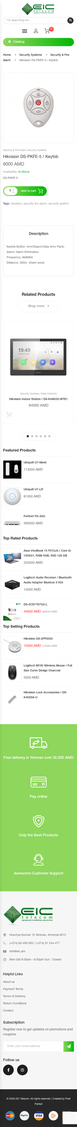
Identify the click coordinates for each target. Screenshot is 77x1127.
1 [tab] (28, 436)
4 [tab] (41, 436)
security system (58, 203)
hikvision (16, 203)
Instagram (22, 1073)
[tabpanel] (38, 373)
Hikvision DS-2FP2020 (38, 639)
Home (7, 55)
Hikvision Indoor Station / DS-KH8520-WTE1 (38, 399)
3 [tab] (36, 436)
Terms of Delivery (14, 996)
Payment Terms (13, 989)
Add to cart (28, 191)
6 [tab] (49, 436)
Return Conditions (14, 1003)
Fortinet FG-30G (34, 516)
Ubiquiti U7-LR (33, 489)
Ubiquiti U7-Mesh (35, 462)
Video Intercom (48, 394)
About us (9, 982)
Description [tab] (38, 234)
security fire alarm (35, 203)
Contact (8, 1010)
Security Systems (30, 55)
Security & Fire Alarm (14, 150)
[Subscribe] (68, 1046)
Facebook (8, 1073)
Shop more (36, 306)
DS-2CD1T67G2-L (35, 604)
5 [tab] (45, 436)
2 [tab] (32, 436)
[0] (50, 32)
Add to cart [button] (8, 415)
